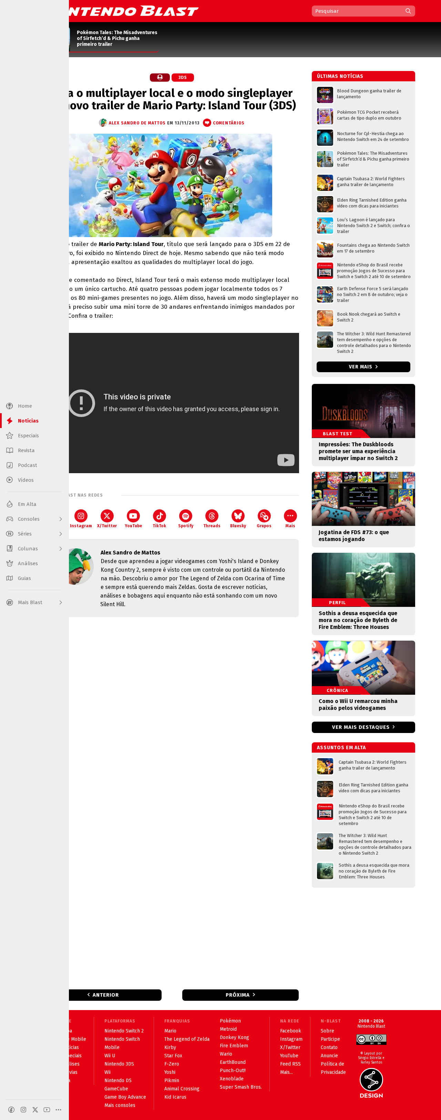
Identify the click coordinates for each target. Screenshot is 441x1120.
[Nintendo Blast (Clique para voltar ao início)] (122, 10)
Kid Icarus (175, 1097)
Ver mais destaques (361, 727)
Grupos (264, 525)
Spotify (185, 525)
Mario (170, 1031)
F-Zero (171, 1064)
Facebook (290, 1031)
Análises (70, 1064)
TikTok (159, 525)
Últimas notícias (340, 76)
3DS (182, 77)
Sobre (327, 1031)
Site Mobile (73, 1039)
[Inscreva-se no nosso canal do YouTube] (47, 1110)
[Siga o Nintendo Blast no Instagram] (23, 1110)
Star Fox (173, 1056)
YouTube (133, 525)
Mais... (286, 1072)
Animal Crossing (181, 1089)
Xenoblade (232, 1079)
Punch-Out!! (233, 1070)
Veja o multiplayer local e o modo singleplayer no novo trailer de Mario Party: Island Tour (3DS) (172, 99)
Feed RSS (290, 1064)
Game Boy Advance (125, 1097)
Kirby (170, 1047)
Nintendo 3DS (119, 1064)
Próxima (238, 995)
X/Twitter (107, 525)
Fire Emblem (234, 1046)
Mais (290, 525)
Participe (330, 1039)
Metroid (228, 1029)
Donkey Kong (234, 1037)
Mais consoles (119, 1105)
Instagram (81, 525)
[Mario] (160, 77)
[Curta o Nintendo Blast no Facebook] (11, 1110)
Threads (211, 525)
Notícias (70, 1047)
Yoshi (169, 1072)
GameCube (116, 1089)
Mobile (112, 1047)
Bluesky (238, 525)
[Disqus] (172, 714)
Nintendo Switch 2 (124, 1031)
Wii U (109, 1056)
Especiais (71, 1056)
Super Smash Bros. (241, 1087)
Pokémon (230, 1021)
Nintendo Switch (122, 1039)
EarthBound (233, 1062)
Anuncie (329, 1056)
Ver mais (361, 367)
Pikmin (171, 1080)
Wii (107, 1072)
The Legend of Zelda (186, 1039)
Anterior (106, 995)
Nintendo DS (118, 1080)
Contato (329, 1047)
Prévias (69, 1072)
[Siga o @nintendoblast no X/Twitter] (35, 1110)
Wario (226, 1054)
